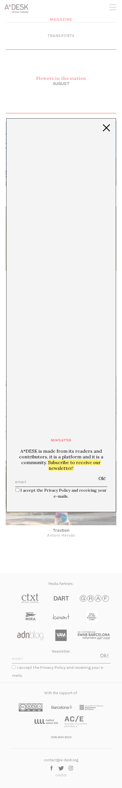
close (106, 128)
